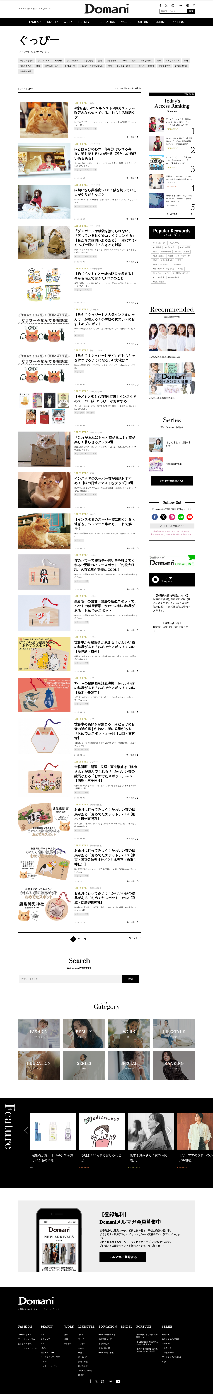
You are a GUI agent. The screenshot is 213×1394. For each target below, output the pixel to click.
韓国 (110, 66)
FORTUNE (143, 22)
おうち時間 (88, 61)
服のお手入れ (25, 66)
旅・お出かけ (84, 1357)
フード (81, 1339)
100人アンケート (85, 1371)
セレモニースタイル (125, 66)
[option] (53, 1141)
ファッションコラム (26, 1339)
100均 (124, 61)
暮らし (81, 1335)
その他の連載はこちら (172, 480)
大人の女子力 (72, 61)
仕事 (66, 1339)
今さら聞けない (26, 61)
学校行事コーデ (105, 1339)
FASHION (35, 22)
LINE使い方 (70, 66)
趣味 (134, 61)
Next (132, 938)
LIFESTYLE (85, 22)
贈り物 (81, 1375)
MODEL (126, 22)
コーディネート (24, 1335)
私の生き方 (83, 1366)
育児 (100, 61)
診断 (186, 61)
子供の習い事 (104, 1348)
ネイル (43, 1362)
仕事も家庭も (146, 61)
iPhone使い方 (181, 66)
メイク (43, 1335)
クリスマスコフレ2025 (50, 1357)
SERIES (160, 22)
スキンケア (45, 1339)
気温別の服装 (25, 71)
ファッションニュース (27, 1348)
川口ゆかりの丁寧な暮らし (91, 66)
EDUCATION (107, 22)
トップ (20, 89)
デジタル (68, 1344)
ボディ (43, 1348)
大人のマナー (43, 61)
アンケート (170, 578)
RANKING (177, 22)
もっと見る (172, 214)
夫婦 (159, 61)
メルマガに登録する (123, 1257)
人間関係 (58, 61)
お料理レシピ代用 (146, 66)
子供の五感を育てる (107, 1335)
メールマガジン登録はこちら (172, 526)
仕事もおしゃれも (52, 66)
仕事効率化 (111, 61)
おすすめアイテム (25, 1344)
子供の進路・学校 (106, 1352)
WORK (67, 22)
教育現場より (104, 1344)
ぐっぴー (80, 129)
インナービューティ (49, 1366)
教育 (38, 66)
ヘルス (81, 1348)
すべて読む (131, 137)
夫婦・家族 (83, 1362)
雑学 (66, 1335)
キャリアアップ (172, 61)
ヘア (43, 1344)
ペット (88, 129)
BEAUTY (52, 22)
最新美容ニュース (48, 1352)
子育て (81, 1352)
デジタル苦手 (164, 66)
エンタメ (82, 1344)
